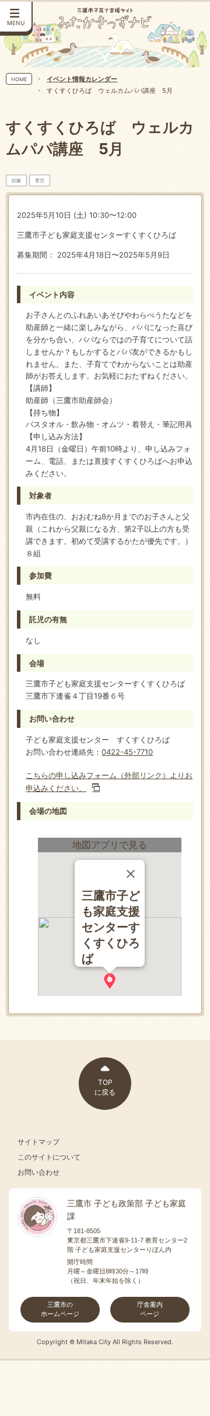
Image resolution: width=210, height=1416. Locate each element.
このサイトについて (49, 1157)
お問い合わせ (39, 1172)
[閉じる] (131, 874)
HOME (19, 79)
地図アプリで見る (109, 845)
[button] (109, 981)
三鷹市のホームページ (60, 1309)
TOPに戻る (105, 1087)
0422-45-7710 (127, 751)
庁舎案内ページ (150, 1309)
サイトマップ (39, 1142)
